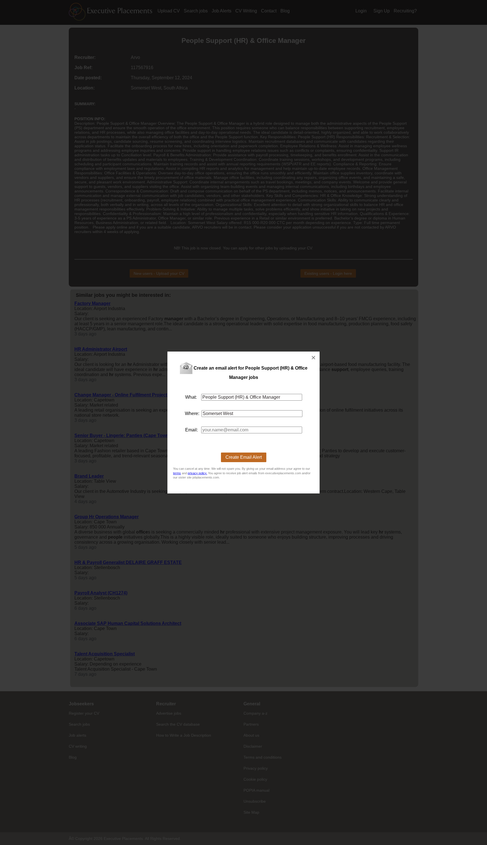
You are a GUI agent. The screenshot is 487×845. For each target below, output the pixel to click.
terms (177, 473)
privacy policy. (197, 473)
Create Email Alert (243, 457)
